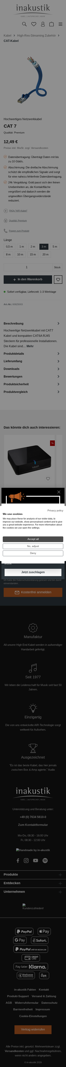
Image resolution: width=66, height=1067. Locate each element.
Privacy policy (55, 510)
